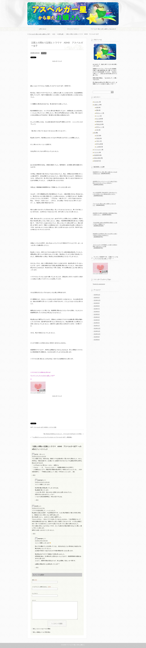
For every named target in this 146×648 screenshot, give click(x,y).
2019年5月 (97, 314)
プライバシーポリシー (73, 29)
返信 (34, 475)
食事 (97, 107)
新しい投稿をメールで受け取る (41, 632)
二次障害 (98, 146)
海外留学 (96, 161)
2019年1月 (97, 325)
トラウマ (50, 427)
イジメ (98, 116)
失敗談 (98, 138)
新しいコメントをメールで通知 (41, 628)
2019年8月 (97, 306)
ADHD (46, 427)
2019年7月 (97, 308)
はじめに (96, 102)
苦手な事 (44, 53)
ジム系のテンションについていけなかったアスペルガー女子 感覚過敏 (52, 437)
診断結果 (98, 121)
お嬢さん (96, 104)
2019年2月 (97, 322)
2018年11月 (97, 331)
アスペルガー (97, 149)
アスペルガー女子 (38, 427)
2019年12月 (97, 300)
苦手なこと (99, 127)
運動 (97, 110)
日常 (97, 130)
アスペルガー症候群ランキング (37, 392)
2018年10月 (97, 334)
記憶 (55, 427)
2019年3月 (97, 320)
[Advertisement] (57, 74)
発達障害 (96, 155)
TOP (39, 34)
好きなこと (99, 113)
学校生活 (98, 124)
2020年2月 (97, 297)
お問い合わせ (42, 29)
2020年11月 (97, 294)
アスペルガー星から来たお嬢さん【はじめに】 (103, 29)
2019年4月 (97, 317)
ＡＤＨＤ (96, 152)
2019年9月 (97, 303)
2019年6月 (97, 311)
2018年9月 (97, 337)
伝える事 (98, 118)
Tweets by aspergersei (99, 284)
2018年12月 (97, 328)
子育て (98, 141)
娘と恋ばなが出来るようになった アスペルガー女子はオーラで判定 (62, 433)
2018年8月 (97, 339)
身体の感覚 (97, 158)
